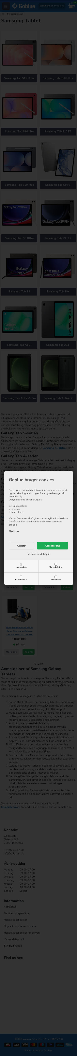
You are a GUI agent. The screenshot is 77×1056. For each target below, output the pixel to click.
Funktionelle (21, 579)
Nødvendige (21, 567)
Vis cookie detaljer (38, 554)
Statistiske (56, 579)
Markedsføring (55, 567)
